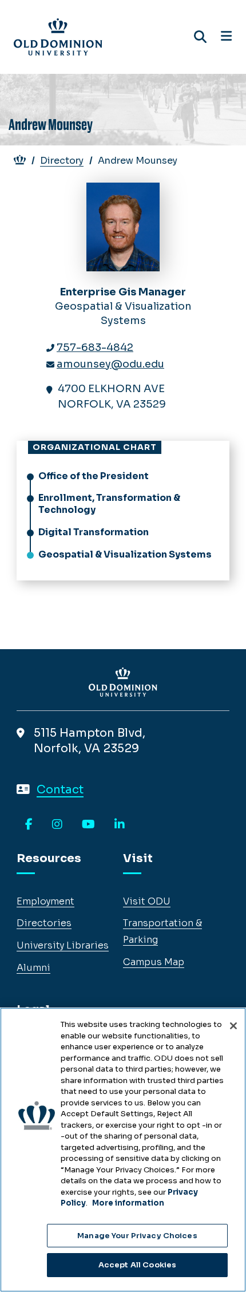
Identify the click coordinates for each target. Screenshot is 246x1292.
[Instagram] (57, 825)
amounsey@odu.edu (110, 364)
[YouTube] (88, 825)
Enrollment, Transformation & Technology (109, 504)
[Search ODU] (200, 37)
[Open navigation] (226, 36)
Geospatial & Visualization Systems (125, 554)
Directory (62, 161)
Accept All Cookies (137, 1265)
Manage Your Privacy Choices (137, 1235)
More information (128, 1203)
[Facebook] (29, 825)
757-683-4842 (95, 347)
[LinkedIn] (119, 825)
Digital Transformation (93, 532)
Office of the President (93, 476)
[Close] (233, 1025)
